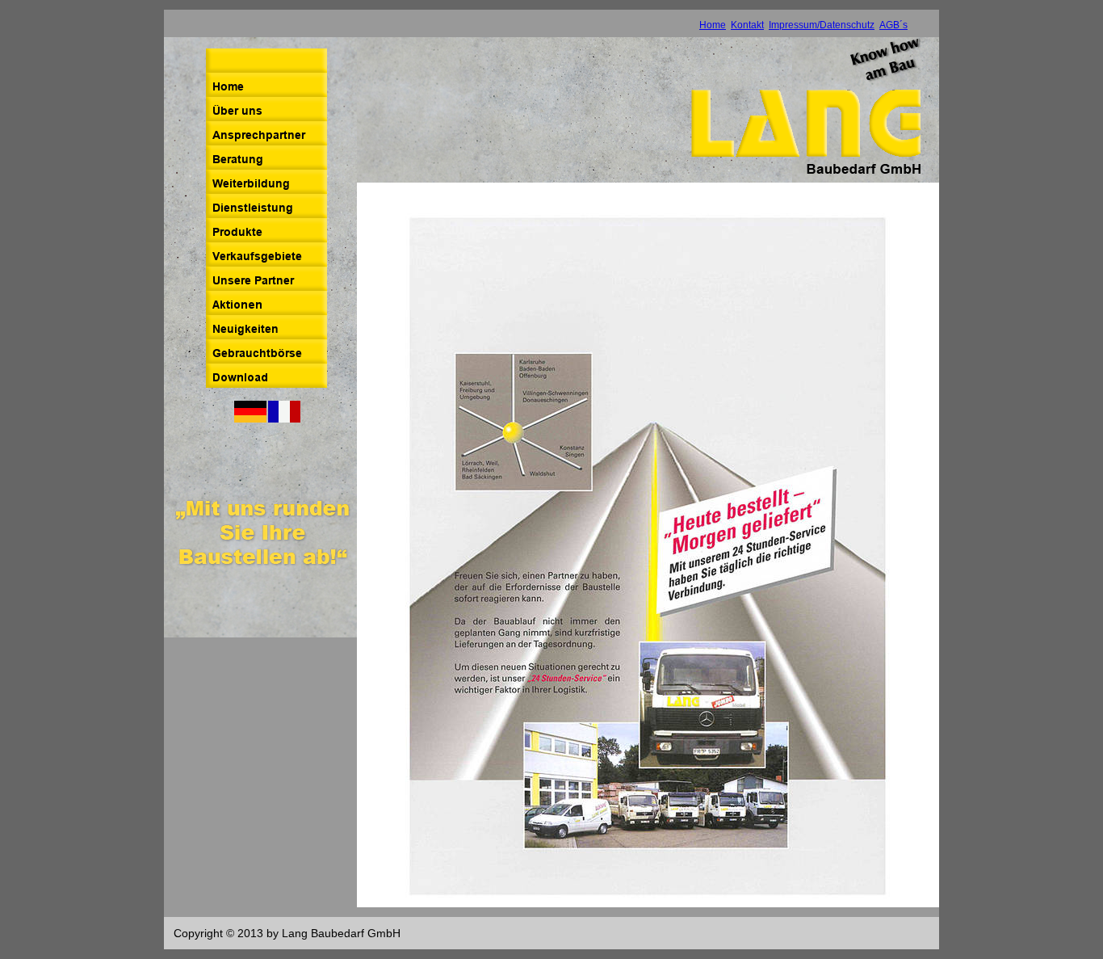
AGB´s (893, 25)
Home (712, 25)
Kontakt (747, 25)
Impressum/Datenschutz (821, 25)
